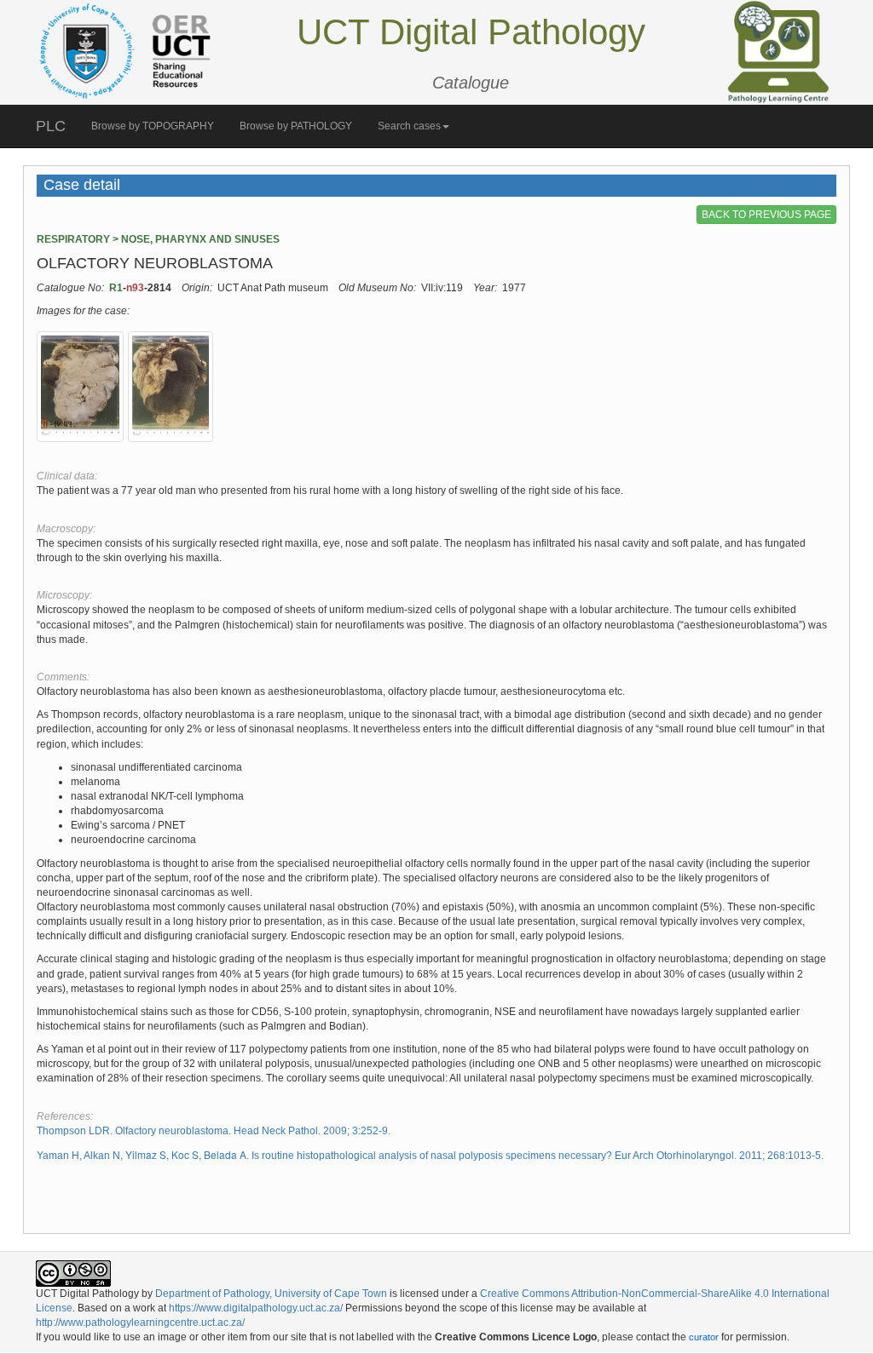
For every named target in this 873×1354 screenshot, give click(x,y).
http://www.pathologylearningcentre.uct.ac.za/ (140, 1322)
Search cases (409, 126)
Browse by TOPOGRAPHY (152, 126)
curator (704, 1337)
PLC (51, 126)
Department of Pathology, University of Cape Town (271, 1293)
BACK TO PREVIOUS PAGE (766, 215)
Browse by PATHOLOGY (296, 126)
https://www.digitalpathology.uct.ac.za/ (256, 1308)
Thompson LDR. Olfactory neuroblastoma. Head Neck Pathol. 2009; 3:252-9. (213, 1131)
